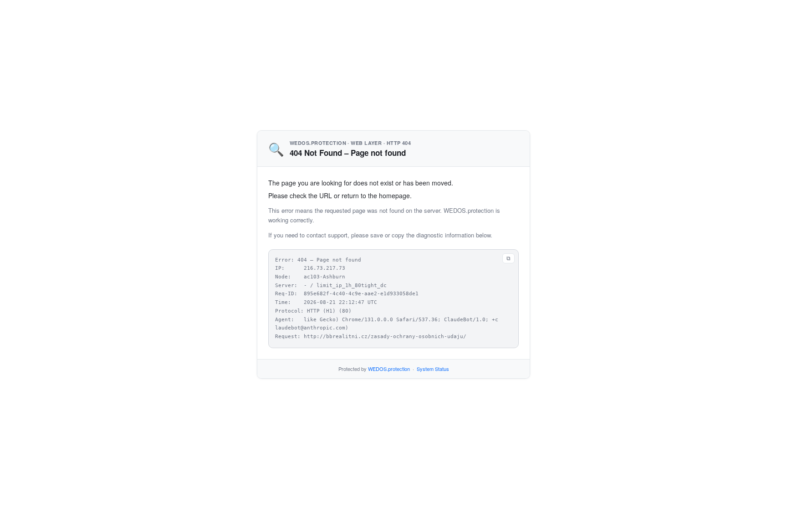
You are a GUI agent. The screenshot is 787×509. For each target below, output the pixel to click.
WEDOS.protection (389, 368)
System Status (433, 368)
